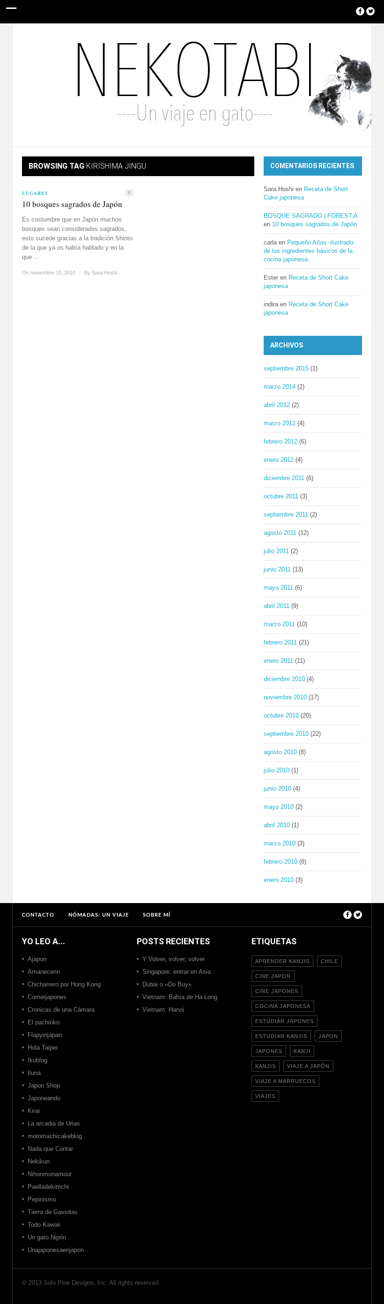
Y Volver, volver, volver (173, 959)
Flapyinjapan (45, 1034)
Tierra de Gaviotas (53, 1211)
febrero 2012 (280, 441)
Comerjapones (47, 996)
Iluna (34, 1072)
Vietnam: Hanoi (163, 1009)
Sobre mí (156, 915)
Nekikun (39, 1161)
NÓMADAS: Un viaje (98, 915)
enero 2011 (278, 660)
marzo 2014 (279, 386)
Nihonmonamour (50, 1174)
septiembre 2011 (286, 514)
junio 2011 (277, 569)
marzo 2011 (279, 624)
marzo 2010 (279, 843)
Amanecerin (44, 971)
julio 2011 (276, 551)
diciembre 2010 (284, 678)
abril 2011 (276, 605)
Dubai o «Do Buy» (167, 984)
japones (268, 1051)
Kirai (34, 1110)
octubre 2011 (281, 496)
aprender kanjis (282, 961)
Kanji (302, 1051)
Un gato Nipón (47, 1237)
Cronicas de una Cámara (61, 1009)
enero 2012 (279, 459)
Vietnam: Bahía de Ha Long (179, 996)
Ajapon (37, 959)
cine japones (276, 991)
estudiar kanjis (281, 1036)
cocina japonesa (282, 1006)
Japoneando (44, 1098)
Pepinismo (42, 1199)
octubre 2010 (281, 715)
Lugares (35, 193)
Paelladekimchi (48, 1186)
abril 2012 (277, 404)
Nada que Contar (50, 1148)
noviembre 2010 (285, 697)
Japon (328, 1036)
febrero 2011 (280, 642)
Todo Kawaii (44, 1224)
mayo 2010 (279, 806)
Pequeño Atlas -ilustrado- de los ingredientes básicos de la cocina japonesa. (309, 251)
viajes (265, 1096)
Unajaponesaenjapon (56, 1249)
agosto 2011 (280, 532)
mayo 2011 (278, 587)
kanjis (265, 1066)
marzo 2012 (279, 423)
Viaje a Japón (308, 1066)
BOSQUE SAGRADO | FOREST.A (310, 215)
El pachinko (43, 1022)
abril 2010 (277, 825)
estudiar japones (284, 1021)
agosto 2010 (280, 752)
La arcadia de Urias (54, 1123)
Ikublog (37, 1060)
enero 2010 (279, 879)
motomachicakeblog (55, 1136)
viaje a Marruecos (285, 1081)
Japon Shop (44, 1085)
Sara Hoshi (104, 272)
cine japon (273, 976)
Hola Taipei (43, 1047)
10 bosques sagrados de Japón (72, 204)
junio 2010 (277, 788)
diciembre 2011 (284, 478)
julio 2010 (276, 770)
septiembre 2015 (286, 368)
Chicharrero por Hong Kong (64, 984)
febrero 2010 (280, 861)
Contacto (38, 915)
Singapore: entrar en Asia (176, 971)
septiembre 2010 (286, 733)
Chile (329, 961)
